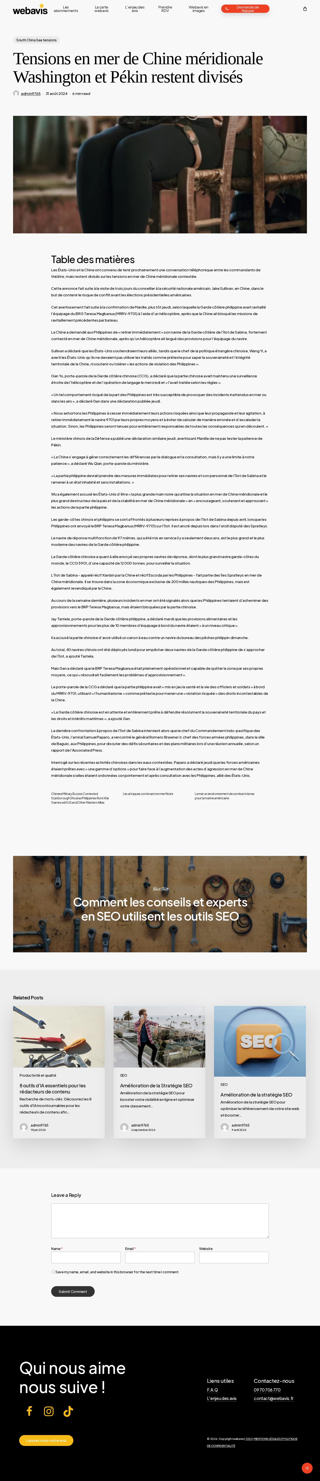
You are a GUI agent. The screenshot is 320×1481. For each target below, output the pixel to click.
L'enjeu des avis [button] (222, 1398)
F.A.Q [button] (212, 1389)
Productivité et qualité (38, 1075)
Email (130, 1248)
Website (206, 1248)
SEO (123, 1075)
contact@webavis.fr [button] (274, 1398)
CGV (249, 1439)
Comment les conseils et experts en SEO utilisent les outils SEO (160, 904)
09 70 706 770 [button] (267, 1389)
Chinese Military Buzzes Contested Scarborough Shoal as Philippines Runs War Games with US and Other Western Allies (80, 798)
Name (57, 1248)
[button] (46, 1440)
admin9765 (31, 93)
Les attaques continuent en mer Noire (148, 794)
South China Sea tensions (36, 40)
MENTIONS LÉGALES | (268, 1439)
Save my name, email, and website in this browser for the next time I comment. (117, 1272)
